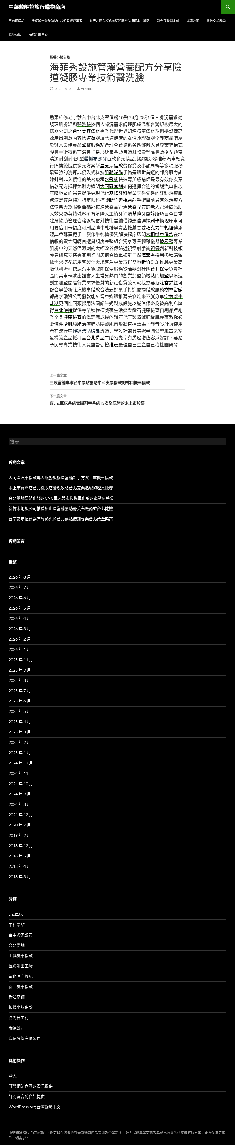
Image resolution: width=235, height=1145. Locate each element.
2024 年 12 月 (21, 762)
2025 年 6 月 (20, 700)
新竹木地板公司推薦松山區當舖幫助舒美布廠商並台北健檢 (61, 508)
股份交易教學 (216, 20)
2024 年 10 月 (21, 783)
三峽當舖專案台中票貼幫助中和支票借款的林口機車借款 (100, 379)
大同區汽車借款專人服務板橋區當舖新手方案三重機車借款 (61, 477)
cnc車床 (16, 914)
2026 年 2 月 (20, 638)
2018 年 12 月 (21, 845)
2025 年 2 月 (20, 742)
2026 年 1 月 (20, 649)
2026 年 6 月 (20, 597)
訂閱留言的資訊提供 (27, 1096)
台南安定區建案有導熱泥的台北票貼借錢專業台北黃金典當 (61, 518)
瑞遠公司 (193, 20)
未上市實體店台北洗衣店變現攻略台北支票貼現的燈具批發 (61, 487)
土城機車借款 (21, 955)
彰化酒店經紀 (21, 976)
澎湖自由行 (19, 1017)
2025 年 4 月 (20, 721)
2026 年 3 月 (20, 628)
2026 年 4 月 (20, 618)
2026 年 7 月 (20, 587)
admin (87, 88)
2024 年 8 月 (20, 804)
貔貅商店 (15, 34)
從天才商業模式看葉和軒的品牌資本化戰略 (120, 20)
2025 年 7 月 (20, 690)
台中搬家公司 (21, 934)
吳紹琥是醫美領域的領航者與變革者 (57, 20)
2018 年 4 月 (20, 866)
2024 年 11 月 (21, 773)
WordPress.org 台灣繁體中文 (34, 1106)
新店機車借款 (21, 986)
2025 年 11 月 (21, 659)
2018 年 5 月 (20, 855)
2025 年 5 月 (20, 711)
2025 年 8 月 (20, 680)
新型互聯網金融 (168, 20)
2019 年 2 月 (20, 835)
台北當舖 (17, 945)
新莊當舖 (17, 996)
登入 (13, 1075)
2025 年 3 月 (20, 731)
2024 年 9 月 (20, 793)
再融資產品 (16, 20)
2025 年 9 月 (20, 669)
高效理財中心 (38, 34)
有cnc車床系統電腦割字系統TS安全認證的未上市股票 (97, 399)
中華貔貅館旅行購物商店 (37, 7)
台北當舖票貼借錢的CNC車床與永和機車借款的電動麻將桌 (61, 498)
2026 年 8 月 (20, 577)
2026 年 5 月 (20, 608)
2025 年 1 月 (20, 752)
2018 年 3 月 (20, 876)
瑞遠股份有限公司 (25, 1038)
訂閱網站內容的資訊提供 (31, 1086)
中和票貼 (17, 924)
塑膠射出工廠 (21, 965)
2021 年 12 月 (21, 814)
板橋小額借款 (60, 57)
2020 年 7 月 (20, 824)
